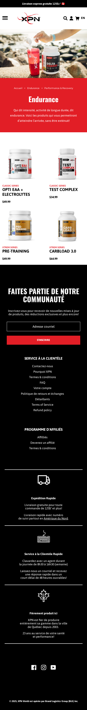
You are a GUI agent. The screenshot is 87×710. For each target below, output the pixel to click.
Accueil (18, 88)
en (83, 18)
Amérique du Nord (56, 518)
